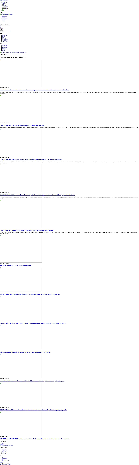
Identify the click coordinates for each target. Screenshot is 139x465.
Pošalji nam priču (5, 8)
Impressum (4, 48)
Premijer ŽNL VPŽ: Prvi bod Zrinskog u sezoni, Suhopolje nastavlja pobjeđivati (22, 125)
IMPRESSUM (4, 458)
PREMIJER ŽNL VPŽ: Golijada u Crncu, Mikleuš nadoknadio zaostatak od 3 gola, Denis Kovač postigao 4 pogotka (32, 381)
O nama (3, 49)
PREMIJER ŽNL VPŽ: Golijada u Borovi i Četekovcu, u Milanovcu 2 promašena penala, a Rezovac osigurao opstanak (33, 323)
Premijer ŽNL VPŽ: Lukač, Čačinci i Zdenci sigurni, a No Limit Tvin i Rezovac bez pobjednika (26, 230)
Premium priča (4, 2)
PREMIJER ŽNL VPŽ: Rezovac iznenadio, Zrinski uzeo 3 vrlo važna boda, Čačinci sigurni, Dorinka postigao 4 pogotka (33, 410)
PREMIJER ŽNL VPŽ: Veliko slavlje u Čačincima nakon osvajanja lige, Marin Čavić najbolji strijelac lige (30, 294)
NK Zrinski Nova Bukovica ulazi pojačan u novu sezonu (15, 265)
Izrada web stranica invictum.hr (5, 464)
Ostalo (3, 17)
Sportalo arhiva (4, 47)
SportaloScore (4, 16)
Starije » (3, 443)
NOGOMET (4, 449)
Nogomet (3, 3)
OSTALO (4, 453)
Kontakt (3, 20)
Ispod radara (4, 5)
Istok (3, 4)
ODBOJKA (4, 452)
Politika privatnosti (5, 460)
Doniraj (3, 459)
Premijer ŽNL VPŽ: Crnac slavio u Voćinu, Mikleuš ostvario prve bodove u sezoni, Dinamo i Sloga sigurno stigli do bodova (34, 90)
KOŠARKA (4, 451)
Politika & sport (5, 6)
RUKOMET (4, 450)
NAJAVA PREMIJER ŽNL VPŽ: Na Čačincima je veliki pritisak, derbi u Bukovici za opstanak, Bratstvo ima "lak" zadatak (34, 438)
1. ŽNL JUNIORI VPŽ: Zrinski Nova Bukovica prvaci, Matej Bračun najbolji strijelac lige (25, 352)
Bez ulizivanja (4, 7)
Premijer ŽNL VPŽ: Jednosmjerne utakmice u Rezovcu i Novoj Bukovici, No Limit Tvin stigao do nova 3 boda (31, 159)
